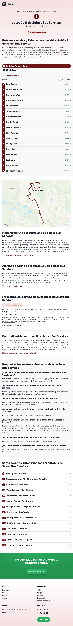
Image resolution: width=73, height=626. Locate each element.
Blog (4, 593)
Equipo (39, 593)
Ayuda (4, 598)
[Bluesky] (41, 613)
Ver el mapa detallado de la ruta (17, 255)
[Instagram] (38, 613)
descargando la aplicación (37, 394)
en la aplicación (43, 57)
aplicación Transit (16, 314)
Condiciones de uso (44, 601)
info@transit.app (43, 609)
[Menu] (69, 4)
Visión (39, 590)
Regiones (5, 590)
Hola (4, 586)
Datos (4, 612)
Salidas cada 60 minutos (38, 32)
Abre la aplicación (63, 245)
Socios (5, 606)
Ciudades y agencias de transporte (14, 609)
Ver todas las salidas (12, 325)
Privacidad (41, 598)
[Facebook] (44, 613)
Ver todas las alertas (12, 286)
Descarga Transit (35, 571)
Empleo (40, 595)
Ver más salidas (9, 75)
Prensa (4, 595)
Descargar (44, 619)
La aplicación (42, 278)
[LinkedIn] (47, 613)
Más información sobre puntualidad (19, 353)
